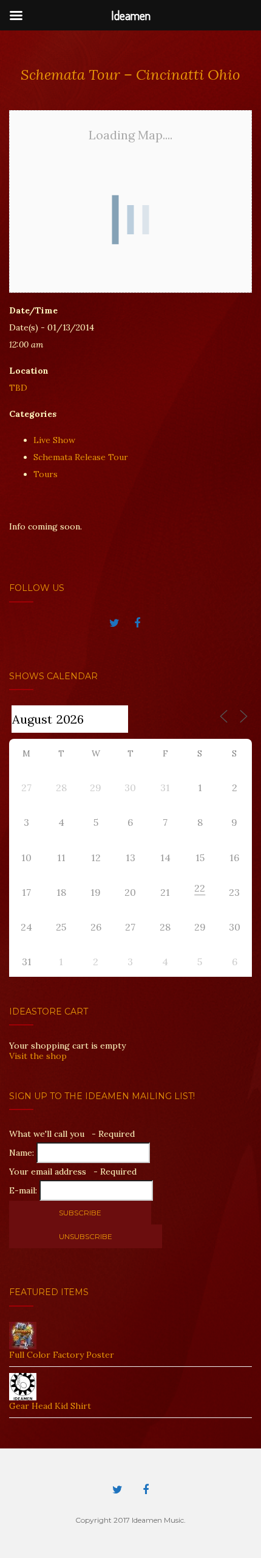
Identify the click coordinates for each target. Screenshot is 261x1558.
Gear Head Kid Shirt (50, 1405)
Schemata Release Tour (80, 457)
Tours (45, 474)
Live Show (54, 440)
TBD (18, 387)
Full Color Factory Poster (61, 1354)
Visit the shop (38, 1055)
